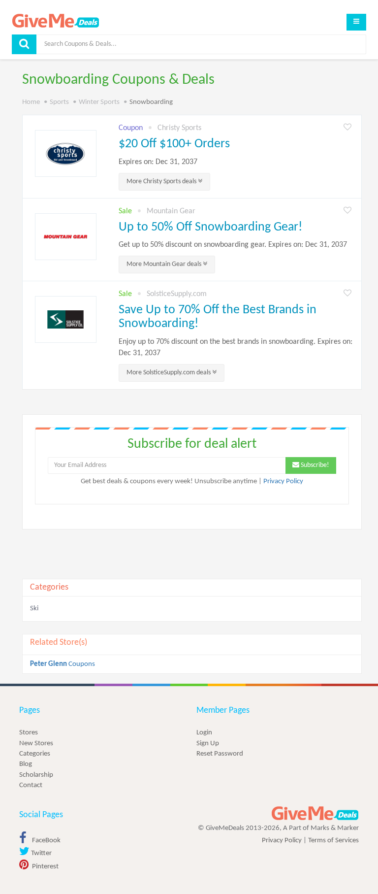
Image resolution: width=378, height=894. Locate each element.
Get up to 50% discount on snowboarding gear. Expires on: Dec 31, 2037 (233, 245)
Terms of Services (333, 840)
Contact (30, 785)
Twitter (41, 853)
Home (31, 102)
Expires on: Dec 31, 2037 (158, 162)
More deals (162, 181)
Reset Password (219, 754)
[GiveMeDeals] (315, 813)
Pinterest (45, 866)
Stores (28, 732)
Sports (59, 102)
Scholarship (36, 775)
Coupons (62, 664)
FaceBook (46, 840)
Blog (25, 764)
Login (204, 732)
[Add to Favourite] (347, 128)
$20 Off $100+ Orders (174, 144)
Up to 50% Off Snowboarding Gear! (210, 227)
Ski (34, 608)
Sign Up (207, 743)
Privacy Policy (283, 481)
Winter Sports (99, 102)
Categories (34, 754)
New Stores (36, 743)
